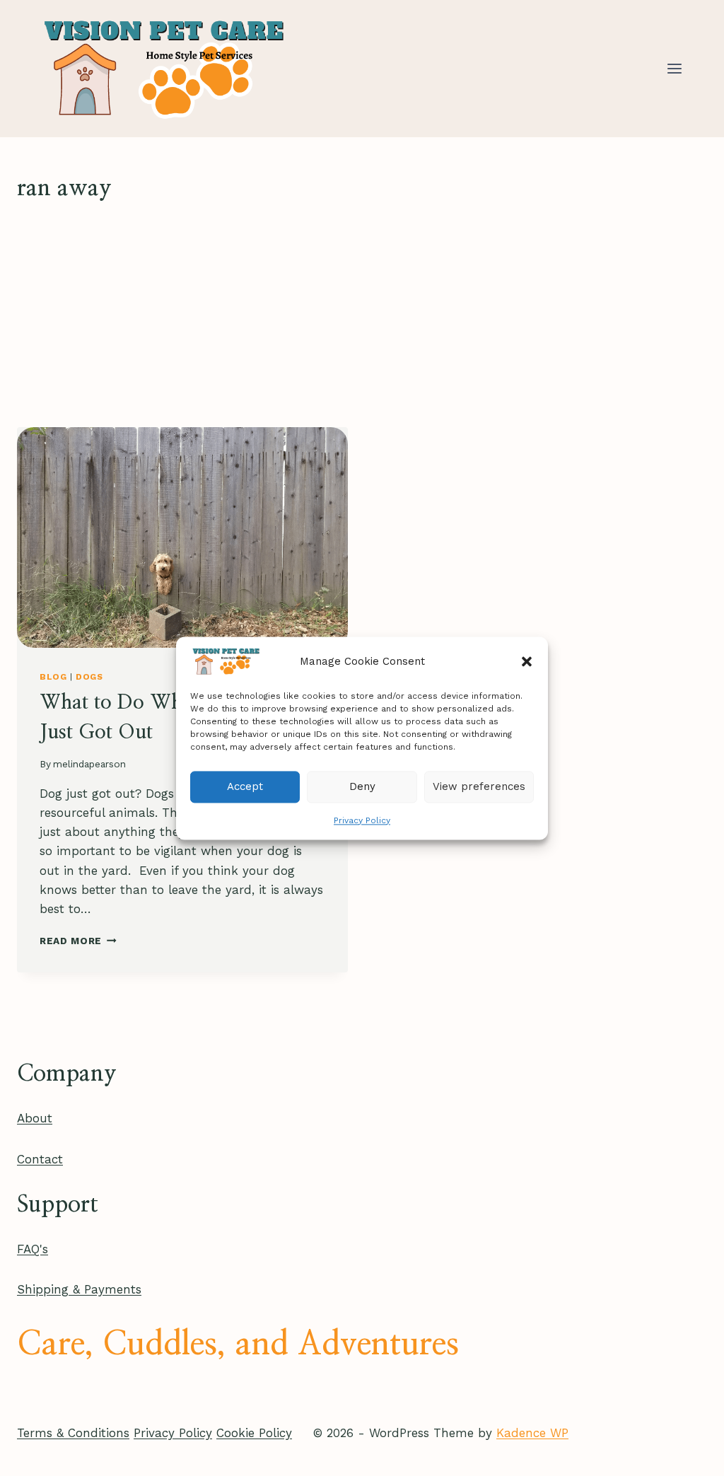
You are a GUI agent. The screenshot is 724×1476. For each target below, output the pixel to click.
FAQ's (32, 1249)
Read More (78, 940)
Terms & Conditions (73, 1433)
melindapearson (89, 763)
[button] (527, 661)
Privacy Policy (362, 820)
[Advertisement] (362, 316)
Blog (53, 677)
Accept (245, 786)
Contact (40, 1159)
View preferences (479, 786)
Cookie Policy (254, 1433)
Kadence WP (532, 1433)
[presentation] (182, 537)
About (34, 1118)
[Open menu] (674, 68)
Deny (362, 786)
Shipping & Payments (79, 1289)
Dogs (89, 677)
